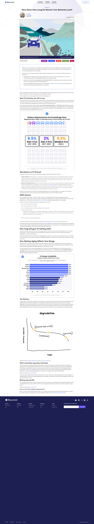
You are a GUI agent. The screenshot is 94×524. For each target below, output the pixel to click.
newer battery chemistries (57, 83)
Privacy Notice (18, 522)
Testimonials (31, 407)
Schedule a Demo (32, 405)
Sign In (85, 2)
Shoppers (40, 2)
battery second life (32, 387)
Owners (47, 2)
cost (57, 221)
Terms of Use (12, 522)
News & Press (54, 407)
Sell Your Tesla (7, 405)
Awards (41, 405)
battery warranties (32, 373)
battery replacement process (48, 221)
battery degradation (32, 360)
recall (35, 204)
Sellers (6, 403)
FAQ (6, 407)
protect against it (47, 360)
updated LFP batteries (42, 200)
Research (47, 7)
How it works (19, 405)
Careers (53, 405)
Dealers (54, 2)
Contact (24, 522)
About (53, 403)
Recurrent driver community (59, 392)
